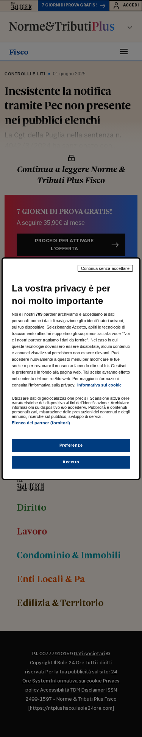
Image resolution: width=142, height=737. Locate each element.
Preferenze (71, 445)
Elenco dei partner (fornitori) (41, 423)
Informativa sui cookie (99, 385)
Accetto (71, 462)
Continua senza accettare (105, 268)
